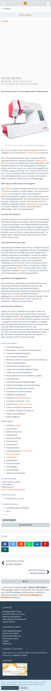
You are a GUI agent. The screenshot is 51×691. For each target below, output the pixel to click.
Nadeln (18, 425)
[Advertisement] (25, 47)
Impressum (7, 643)
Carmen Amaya (32, 153)
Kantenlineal (11, 457)
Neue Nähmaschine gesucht (14, 619)
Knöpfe (15, 319)
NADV (24, 655)
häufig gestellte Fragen (11, 611)
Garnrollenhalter (13, 454)
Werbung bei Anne (10, 638)
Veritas (7, 150)
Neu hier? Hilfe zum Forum (13, 614)
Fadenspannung (36, 204)
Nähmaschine (41, 160)
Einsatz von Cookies (10, 633)
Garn (44, 334)
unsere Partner (8, 622)
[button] (3, 3)
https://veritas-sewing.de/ (12, 489)
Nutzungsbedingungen (12, 631)
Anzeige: (4, 21)
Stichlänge (30, 201)
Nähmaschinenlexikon (11, 616)
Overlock (4, 194)
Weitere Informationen (10, 688)
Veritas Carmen (9, 520)
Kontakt (5, 641)
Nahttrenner (27, 451)
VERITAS (4, 163)
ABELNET (16, 655)
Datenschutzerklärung (11, 636)
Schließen (23, 688)
